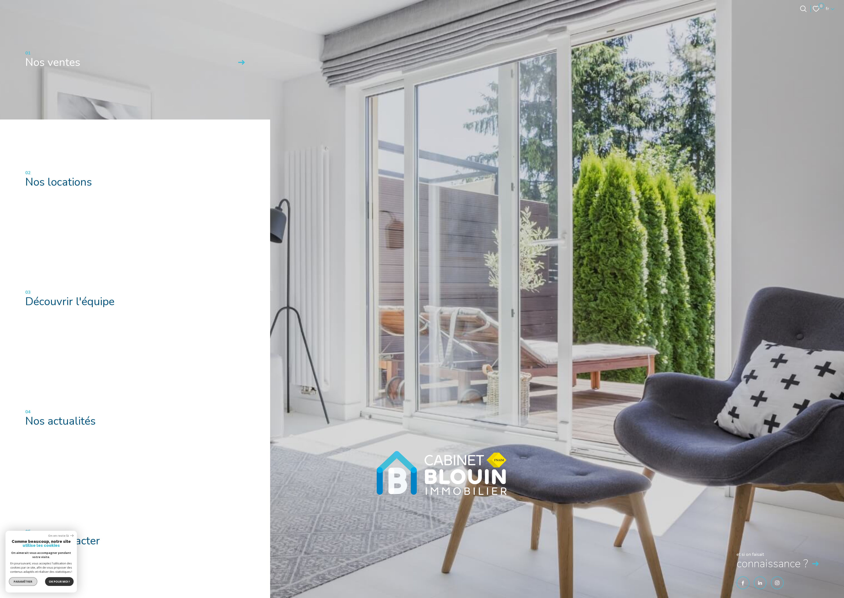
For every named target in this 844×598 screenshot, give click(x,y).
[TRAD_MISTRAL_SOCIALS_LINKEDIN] (760, 582)
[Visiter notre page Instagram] (777, 582)
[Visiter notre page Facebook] (743, 582)
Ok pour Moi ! (59, 582)
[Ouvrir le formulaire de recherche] (803, 8)
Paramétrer (23, 582)
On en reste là (58, 535)
